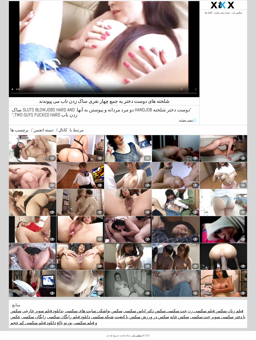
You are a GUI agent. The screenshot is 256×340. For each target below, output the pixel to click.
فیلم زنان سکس (229, 310)
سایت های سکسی (80, 310)
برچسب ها (19, 130)
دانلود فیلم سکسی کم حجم (33, 322)
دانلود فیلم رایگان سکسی (68, 316)
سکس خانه (179, 316)
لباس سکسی (134, 310)
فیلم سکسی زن (201, 310)
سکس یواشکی (109, 310)
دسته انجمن (43, 130)
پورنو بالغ (64, 322)
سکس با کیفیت (127, 316)
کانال (62, 130)
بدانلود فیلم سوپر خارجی (43, 310)
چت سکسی (176, 310)
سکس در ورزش (154, 316)
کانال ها (208, 12)
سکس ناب (237, 12)
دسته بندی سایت (222, 12)
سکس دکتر (156, 310)
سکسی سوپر (222, 316)
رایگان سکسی (33, 316)
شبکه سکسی (102, 316)
